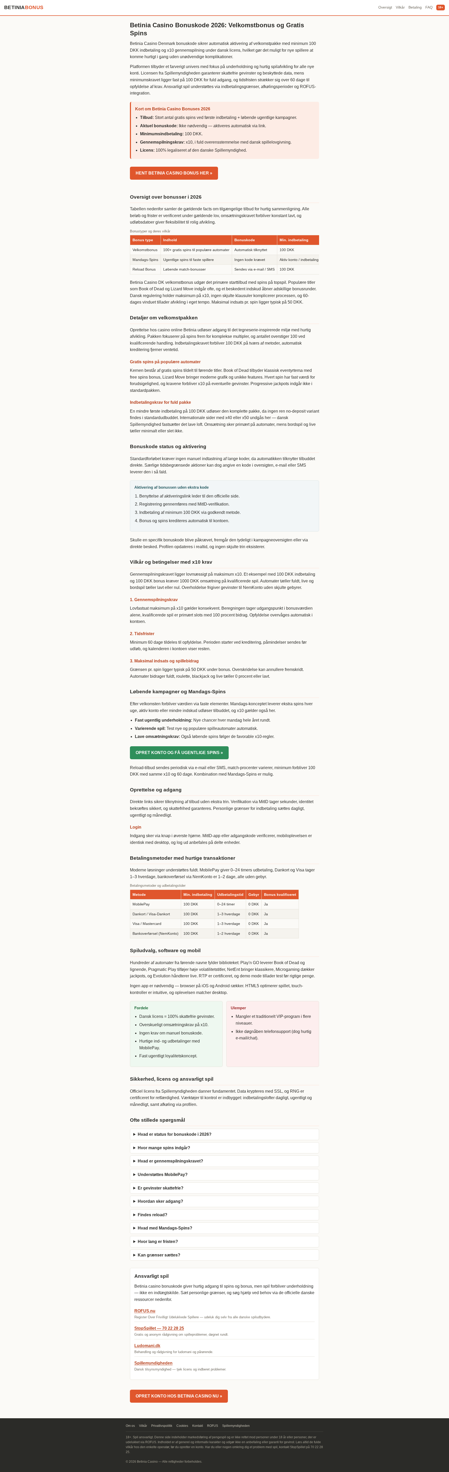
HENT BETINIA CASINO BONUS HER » (174, 173)
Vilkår (400, 7)
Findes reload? (152, 1215)
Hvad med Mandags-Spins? (165, 1228)
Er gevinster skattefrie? (160, 1188)
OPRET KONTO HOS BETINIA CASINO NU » (179, 1396)
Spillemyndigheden (153, 1363)
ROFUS (212, 1426)
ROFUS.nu (144, 1311)
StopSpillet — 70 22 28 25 (159, 1328)
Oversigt (385, 7)
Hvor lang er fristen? (158, 1241)
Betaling (415, 7)
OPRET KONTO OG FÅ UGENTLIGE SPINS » (179, 752)
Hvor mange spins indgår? (164, 1148)
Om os (130, 1426)
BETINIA (24, 7)
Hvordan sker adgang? (160, 1201)
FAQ (429, 7)
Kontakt (197, 1426)
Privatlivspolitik (161, 1426)
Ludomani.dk (147, 1345)
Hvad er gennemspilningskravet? (170, 1161)
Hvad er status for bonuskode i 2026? (175, 1134)
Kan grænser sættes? (159, 1255)
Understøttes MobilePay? (163, 1174)
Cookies (182, 1426)
